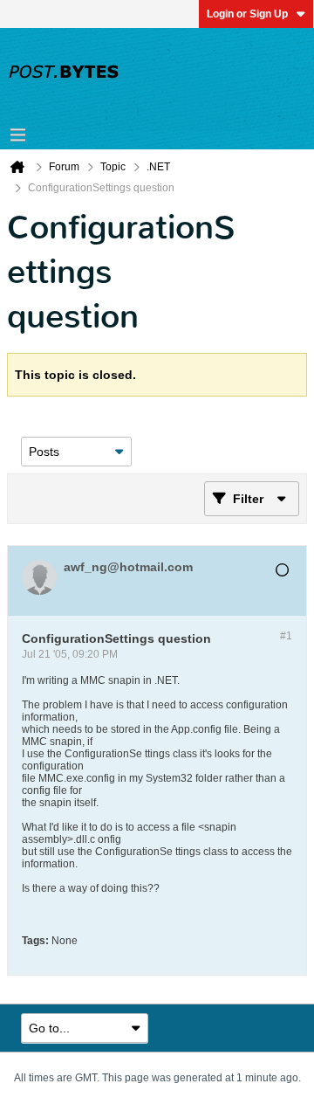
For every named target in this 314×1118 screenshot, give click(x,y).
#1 (286, 636)
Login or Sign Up (247, 14)
